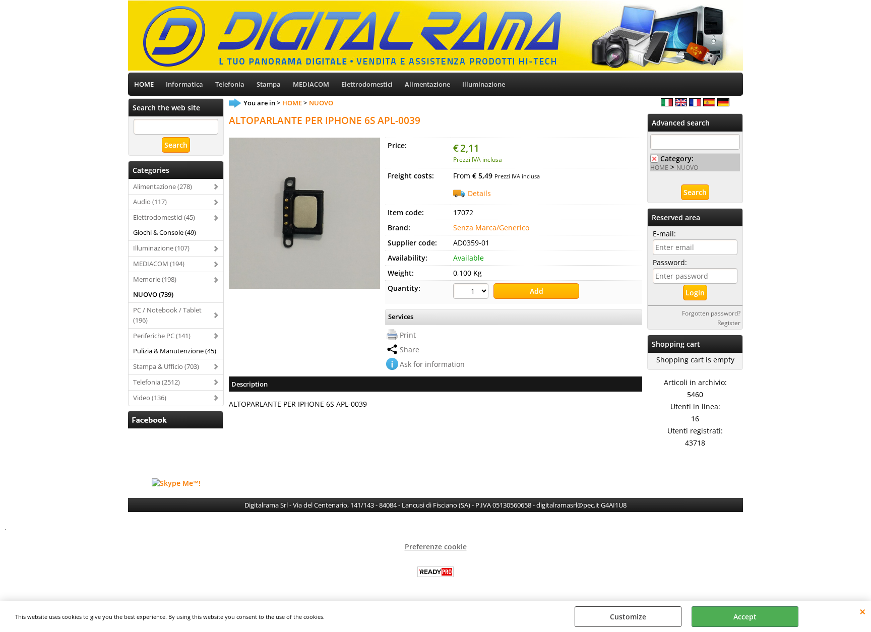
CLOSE (862, 611)
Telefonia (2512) (156, 382)
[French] (695, 103)
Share (409, 349)
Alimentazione (427, 84)
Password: (670, 262)
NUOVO (687, 167)
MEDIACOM (311, 84)
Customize (628, 616)
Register (728, 323)
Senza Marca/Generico (491, 227)
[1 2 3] (472, 292)
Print (408, 335)
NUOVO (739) (153, 294)
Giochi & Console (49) (164, 232)
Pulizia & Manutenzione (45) (174, 350)
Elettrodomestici (367, 84)
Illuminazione (483, 84)
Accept (745, 616)
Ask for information (432, 364)
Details (479, 193)
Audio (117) (150, 201)
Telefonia (229, 84)
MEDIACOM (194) (158, 263)
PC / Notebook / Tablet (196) (167, 315)
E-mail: (664, 233)
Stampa (269, 84)
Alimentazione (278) (162, 186)
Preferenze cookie (436, 546)
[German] (723, 103)
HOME (144, 84)
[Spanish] (709, 103)
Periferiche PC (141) (162, 335)
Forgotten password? (711, 313)
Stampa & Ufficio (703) (166, 366)
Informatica (184, 84)
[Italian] (667, 103)
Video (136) (149, 397)
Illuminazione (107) (161, 247)
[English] (681, 103)
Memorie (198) (154, 279)
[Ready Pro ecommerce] (435, 572)
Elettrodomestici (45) (164, 217)
